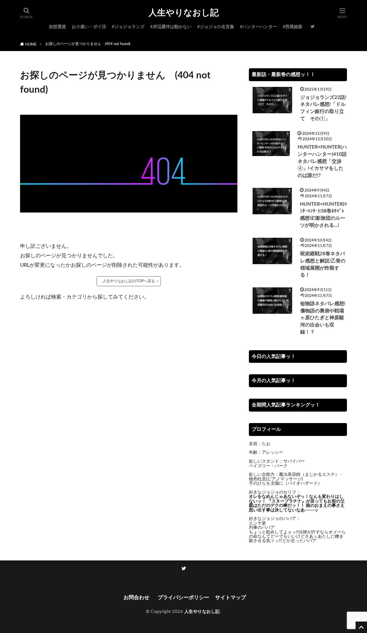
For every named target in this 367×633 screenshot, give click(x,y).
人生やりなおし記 (184, 13)
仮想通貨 (57, 27)
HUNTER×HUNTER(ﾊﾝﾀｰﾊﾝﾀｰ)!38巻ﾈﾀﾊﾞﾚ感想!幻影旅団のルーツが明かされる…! (323, 215)
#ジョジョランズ (128, 27)
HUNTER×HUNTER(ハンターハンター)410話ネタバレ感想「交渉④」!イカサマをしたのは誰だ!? (322, 161)
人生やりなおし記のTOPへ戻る (129, 281)
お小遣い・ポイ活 (89, 27)
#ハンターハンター (258, 27)
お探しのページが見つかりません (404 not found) (87, 44)
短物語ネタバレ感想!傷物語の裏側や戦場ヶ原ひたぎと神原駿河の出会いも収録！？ (322, 317)
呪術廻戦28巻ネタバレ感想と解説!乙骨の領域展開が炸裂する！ (322, 264)
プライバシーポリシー (183, 597)
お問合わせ (138, 597)
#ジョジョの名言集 (215, 27)
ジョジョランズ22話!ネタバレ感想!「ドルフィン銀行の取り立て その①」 (323, 108)
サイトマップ (230, 597)
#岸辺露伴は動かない (171, 27)
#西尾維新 (292, 27)
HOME (31, 44)
